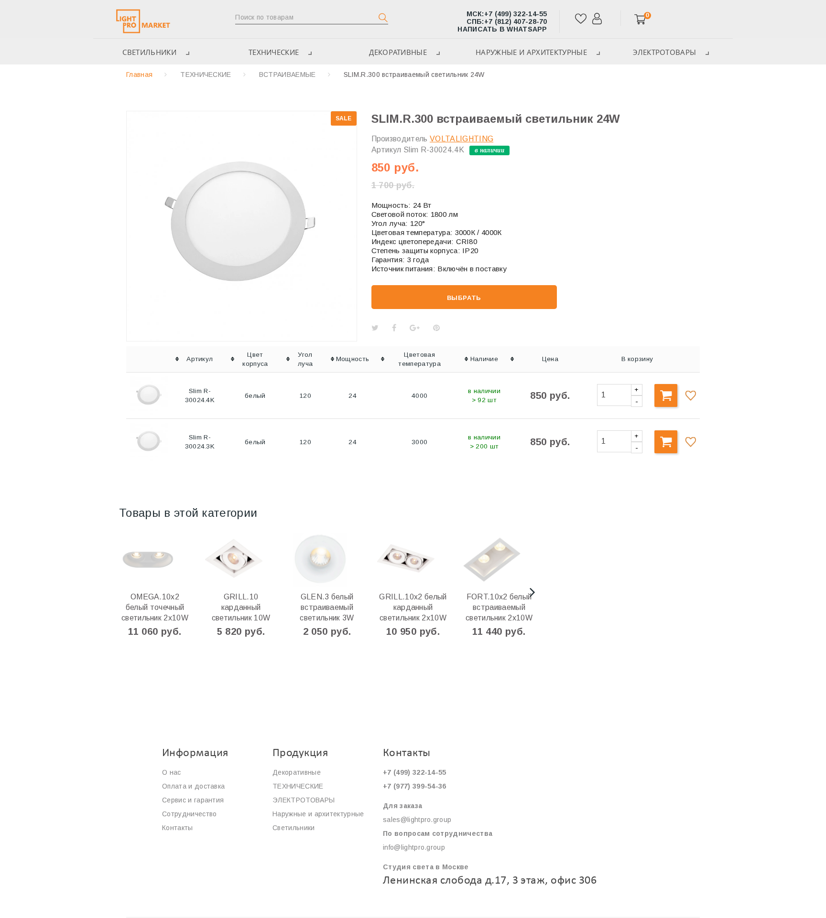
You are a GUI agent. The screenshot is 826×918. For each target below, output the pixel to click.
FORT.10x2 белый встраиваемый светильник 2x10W (499, 607)
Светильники (149, 52)
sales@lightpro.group (417, 819)
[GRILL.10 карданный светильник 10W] (255, 558)
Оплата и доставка (193, 786)
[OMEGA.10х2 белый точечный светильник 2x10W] (169, 558)
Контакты (177, 828)
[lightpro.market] (143, 21)
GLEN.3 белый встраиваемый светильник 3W (327, 607)
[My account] (597, 22)
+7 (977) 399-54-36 (414, 786)
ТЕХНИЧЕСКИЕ (274, 52)
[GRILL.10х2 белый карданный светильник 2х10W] (427, 558)
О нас (171, 772)
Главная (139, 74)
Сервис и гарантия (193, 800)
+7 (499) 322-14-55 (507, 14)
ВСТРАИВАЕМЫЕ (287, 74)
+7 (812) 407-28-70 (507, 21)
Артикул (386, 150)
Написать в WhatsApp (502, 29)
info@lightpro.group (414, 847)
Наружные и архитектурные (531, 52)
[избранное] (581, 22)
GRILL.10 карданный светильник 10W (241, 607)
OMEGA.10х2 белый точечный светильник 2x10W (154, 607)
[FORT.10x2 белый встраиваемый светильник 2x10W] (513, 558)
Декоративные (398, 52)
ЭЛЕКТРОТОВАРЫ (664, 52)
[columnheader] (149, 359)
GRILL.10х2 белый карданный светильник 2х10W (412, 607)
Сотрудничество (189, 814)
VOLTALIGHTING (461, 139)
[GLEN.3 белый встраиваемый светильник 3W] (341, 558)
